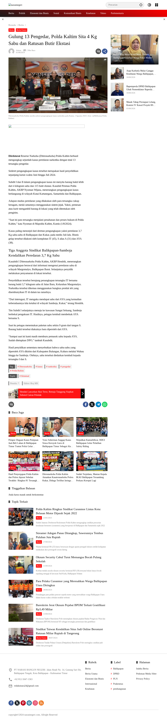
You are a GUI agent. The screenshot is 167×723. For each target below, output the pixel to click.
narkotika (52, 366)
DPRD (116, 674)
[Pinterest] (23, 703)
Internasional (91, 684)
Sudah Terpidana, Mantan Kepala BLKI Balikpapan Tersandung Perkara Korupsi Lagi (91, 477)
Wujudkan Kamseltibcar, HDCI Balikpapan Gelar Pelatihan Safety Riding (90, 443)
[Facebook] (85, 404)
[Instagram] (35, 703)
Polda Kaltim (18, 370)
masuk (22, 495)
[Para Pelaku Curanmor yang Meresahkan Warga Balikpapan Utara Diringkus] (20, 589)
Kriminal (25, 376)
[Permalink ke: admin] (12, 51)
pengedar (66, 366)
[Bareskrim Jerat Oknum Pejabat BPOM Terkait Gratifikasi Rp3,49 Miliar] (20, 613)
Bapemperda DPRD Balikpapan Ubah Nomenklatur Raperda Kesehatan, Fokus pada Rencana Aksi (141, 88)
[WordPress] (29, 703)
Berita (11, 30)
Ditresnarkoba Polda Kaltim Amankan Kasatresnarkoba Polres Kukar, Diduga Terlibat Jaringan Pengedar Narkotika (57, 477)
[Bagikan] (104, 51)
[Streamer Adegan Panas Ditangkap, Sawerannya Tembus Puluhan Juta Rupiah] (20, 541)
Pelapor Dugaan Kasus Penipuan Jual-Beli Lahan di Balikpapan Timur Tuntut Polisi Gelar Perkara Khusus (23, 443)
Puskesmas (118, 684)
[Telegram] (98, 404)
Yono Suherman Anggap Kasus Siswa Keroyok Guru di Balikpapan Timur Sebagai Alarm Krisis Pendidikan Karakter (57, 443)
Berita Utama (21, 30)
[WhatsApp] (104, 404)
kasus (40, 366)
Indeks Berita (142, 668)
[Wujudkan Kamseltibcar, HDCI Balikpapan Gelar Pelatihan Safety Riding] (91, 427)
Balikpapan (118, 668)
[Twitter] (92, 404)
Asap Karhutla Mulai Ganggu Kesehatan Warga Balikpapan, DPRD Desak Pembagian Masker (141, 73)
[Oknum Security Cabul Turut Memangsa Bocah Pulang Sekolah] (20, 565)
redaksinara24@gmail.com (26, 686)
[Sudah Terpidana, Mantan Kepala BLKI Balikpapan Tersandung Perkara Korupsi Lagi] (91, 461)
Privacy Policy (143, 679)
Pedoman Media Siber (146, 674)
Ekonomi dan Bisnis (94, 679)
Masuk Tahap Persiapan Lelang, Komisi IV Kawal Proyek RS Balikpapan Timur (141, 104)
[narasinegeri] (15, 5)
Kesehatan (89, 689)
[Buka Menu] (157, 5)
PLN (115, 679)
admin (18, 50)
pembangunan (119, 689)
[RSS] (41, 703)
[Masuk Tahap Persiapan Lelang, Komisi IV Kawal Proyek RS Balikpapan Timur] (117, 104)
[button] (141, 4)
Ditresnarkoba (25, 366)
